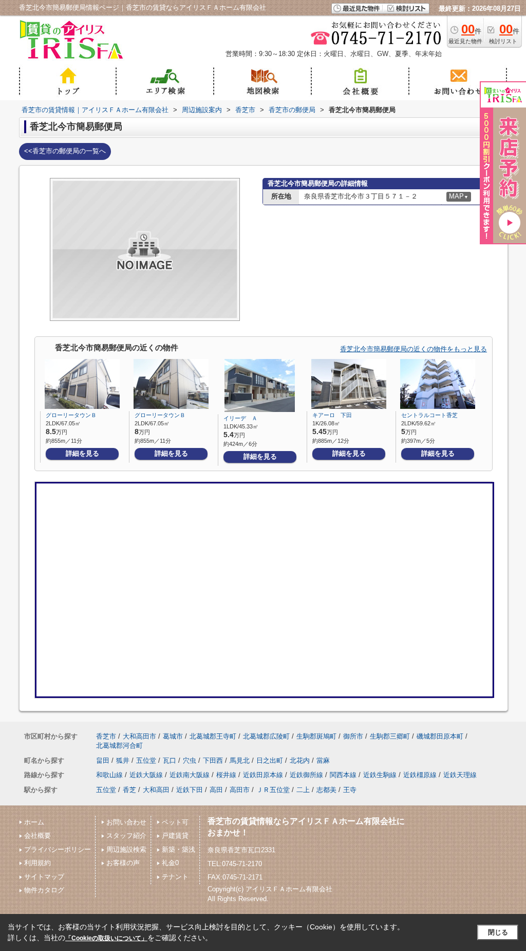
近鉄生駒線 (380, 775)
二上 (303, 790)
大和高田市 (139, 736)
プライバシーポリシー (57, 849)
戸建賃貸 (175, 835)
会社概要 (37, 835)
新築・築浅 (178, 849)
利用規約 (37, 863)
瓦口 (169, 760)
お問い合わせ (126, 822)
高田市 (240, 790)
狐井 (122, 760)
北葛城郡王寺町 (213, 736)
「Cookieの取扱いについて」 (106, 938)
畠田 (102, 760)
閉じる (498, 932)
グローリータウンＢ (71, 415)
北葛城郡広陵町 (266, 736)
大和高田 (156, 790)
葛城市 (173, 736)
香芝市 (106, 736)
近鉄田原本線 (263, 775)
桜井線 (226, 775)
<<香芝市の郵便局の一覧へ (65, 151)
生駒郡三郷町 (390, 736)
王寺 (349, 790)
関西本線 (343, 775)
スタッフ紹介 (126, 835)
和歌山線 (109, 775)
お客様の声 (123, 863)
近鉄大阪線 (146, 775)
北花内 (300, 760)
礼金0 (170, 863)
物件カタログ (44, 890)
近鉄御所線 (306, 775)
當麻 (323, 760)
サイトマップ (44, 877)
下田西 (213, 760)
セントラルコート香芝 (429, 415)
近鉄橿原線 (420, 775)
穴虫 (189, 760)
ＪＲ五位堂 (273, 790)
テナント (175, 877)
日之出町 (269, 760)
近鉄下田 (189, 790)
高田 (216, 790)
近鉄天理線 (460, 775)
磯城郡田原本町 (440, 736)
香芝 (129, 790)
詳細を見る (82, 453)
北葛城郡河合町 (119, 745)
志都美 (326, 790)
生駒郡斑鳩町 (316, 736)
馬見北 (240, 760)
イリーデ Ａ (240, 418)
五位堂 (146, 760)
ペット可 (175, 822)
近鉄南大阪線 (190, 775)
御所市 (353, 736)
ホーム (34, 822)
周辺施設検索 (126, 849)
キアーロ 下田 (332, 415)
